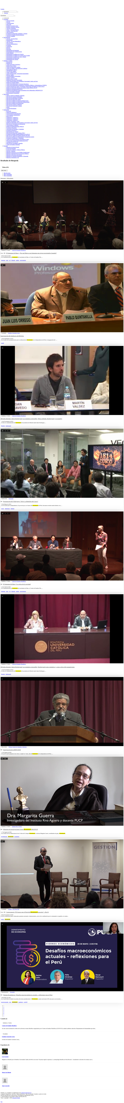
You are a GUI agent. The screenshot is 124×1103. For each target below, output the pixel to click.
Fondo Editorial (9, 53)
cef (10, 260)
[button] (2, 9)
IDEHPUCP (9, 63)
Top (1, 1101)
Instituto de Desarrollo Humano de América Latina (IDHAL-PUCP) (21, 87)
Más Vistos (4, 170)
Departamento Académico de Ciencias (15, 54)
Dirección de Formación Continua (14, 106)
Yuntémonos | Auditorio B (12, 118)
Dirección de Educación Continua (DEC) (15, 133)
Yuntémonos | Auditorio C (12, 120)
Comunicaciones (10, 23)
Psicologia (8, 49)
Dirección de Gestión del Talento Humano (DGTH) (18, 135)
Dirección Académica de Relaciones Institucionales (17, 102)
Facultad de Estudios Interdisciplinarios (15, 35)
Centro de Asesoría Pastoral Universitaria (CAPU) (17, 139)
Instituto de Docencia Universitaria (14, 80)
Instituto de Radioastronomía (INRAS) (15, 126)
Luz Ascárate (5, 1056)
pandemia (20, 1002)
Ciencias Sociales (10, 20)
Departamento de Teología (12, 131)
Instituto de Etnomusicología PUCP (14, 89)
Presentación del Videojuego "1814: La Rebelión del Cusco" (20, 501)
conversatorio (23, 260)
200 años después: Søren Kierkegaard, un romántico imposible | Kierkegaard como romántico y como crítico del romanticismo (38, 667)
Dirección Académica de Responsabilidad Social (17, 100)
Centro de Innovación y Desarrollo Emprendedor (17, 73)
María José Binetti (6, 1072)
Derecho (8, 22)
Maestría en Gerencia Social (12, 147)
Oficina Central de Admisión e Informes (15, 95)
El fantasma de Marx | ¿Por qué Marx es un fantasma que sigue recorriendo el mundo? (31, 253)
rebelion (12, 508)
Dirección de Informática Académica (14, 98)
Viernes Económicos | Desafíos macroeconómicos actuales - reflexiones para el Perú (27, 995)
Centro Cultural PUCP (11, 72)
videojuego (7, 508)
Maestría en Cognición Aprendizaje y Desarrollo (17, 156)
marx (7, 260)
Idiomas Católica (10, 75)
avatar (2, 508)
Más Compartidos (8, 175)
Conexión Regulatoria (11, 108)
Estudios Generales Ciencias (12, 27)
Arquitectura (9, 46)
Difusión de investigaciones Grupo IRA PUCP (20, 829)
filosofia (13, 260)
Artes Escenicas (9, 32)
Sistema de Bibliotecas (11, 112)
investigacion (4, 836)
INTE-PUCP (9, 62)
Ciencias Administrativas (12, 44)
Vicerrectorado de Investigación (13, 113)
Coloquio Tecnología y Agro (12, 121)
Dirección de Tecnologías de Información (15, 124)
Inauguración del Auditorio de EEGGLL (12, 336)
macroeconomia (4, 1002)
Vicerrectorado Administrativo (13, 115)
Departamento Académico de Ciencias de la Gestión (18, 55)
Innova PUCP (9, 116)
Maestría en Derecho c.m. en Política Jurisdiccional (17, 152)
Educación (8, 24)
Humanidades (9, 40)
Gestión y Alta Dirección (12, 31)
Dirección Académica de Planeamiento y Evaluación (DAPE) (20, 136)
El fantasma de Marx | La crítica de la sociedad (17, 584)
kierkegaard (8, 425)
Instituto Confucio (10, 77)
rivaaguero (16, 836)
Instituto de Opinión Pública (12, 82)
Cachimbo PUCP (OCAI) (12, 142)
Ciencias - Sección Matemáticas (13, 41)
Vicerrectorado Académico (12, 125)
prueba (7, 107)
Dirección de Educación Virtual (13, 99)
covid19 (25, 1002)
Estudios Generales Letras (12, 25)
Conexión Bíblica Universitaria (13, 76)
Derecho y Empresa (10, 151)
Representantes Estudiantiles (12, 93)
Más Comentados (8, 174)
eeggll (2, 343)
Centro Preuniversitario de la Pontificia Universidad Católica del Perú (22, 81)
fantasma (3, 260)
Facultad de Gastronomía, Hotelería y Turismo (16, 33)
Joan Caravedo (5, 1085)
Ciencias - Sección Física (12, 38)
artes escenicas (9, 42)
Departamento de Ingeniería (12, 50)
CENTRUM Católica (11, 71)
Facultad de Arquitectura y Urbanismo (15, 138)
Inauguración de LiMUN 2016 (12, 750)
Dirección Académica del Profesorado (14, 103)
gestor (2, 919)
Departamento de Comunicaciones (14, 51)
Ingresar (5, 13)
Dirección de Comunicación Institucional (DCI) (17, 140)
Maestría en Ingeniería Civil (12, 157)
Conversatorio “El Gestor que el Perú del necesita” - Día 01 (27, 912)
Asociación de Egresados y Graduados (15, 129)
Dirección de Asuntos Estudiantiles (14, 96)
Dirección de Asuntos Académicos (14, 104)
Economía (8, 45)
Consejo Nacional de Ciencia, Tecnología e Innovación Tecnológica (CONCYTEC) (25, 86)
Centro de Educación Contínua (13, 67)
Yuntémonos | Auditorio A (12, 117)
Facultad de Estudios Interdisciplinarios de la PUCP (18, 134)
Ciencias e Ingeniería (11, 28)
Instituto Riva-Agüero (11, 65)
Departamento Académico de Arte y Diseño (16, 56)
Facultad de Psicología (11, 127)
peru (10, 1002)
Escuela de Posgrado (11, 148)
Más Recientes (7, 173)
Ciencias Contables (10, 36)
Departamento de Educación (12, 58)
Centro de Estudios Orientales (13, 91)
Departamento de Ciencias (12, 59)
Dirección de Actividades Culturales (14, 143)
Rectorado (8, 111)
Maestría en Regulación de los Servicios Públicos (17, 153)
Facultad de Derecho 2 (11, 130)
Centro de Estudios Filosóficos (13, 64)
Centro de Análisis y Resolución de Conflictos (16, 68)
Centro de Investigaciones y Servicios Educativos (17, 84)
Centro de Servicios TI (26, 1092)
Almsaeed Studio (16, 1097)
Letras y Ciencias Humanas (12, 29)
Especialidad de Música (11, 69)
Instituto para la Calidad (11, 78)
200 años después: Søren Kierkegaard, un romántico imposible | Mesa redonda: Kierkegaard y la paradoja (31, 418)
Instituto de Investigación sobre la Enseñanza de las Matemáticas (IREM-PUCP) (24, 90)
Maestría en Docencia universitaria (14, 155)
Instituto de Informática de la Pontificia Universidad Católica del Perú (22, 122)
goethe (17, 260)
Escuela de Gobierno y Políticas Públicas (15, 149)
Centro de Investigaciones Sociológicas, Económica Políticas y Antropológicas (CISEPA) (26, 85)
